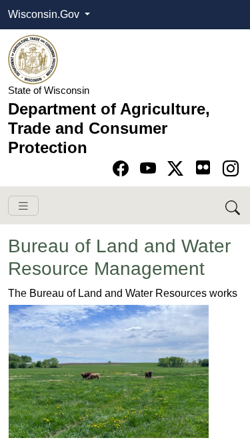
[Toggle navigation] (23, 206)
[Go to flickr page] (203, 167)
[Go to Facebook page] (123, 169)
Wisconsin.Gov (45, 14)
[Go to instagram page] (231, 169)
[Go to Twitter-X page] (177, 169)
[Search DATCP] (233, 205)
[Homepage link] (33, 59)
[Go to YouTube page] (150, 169)
